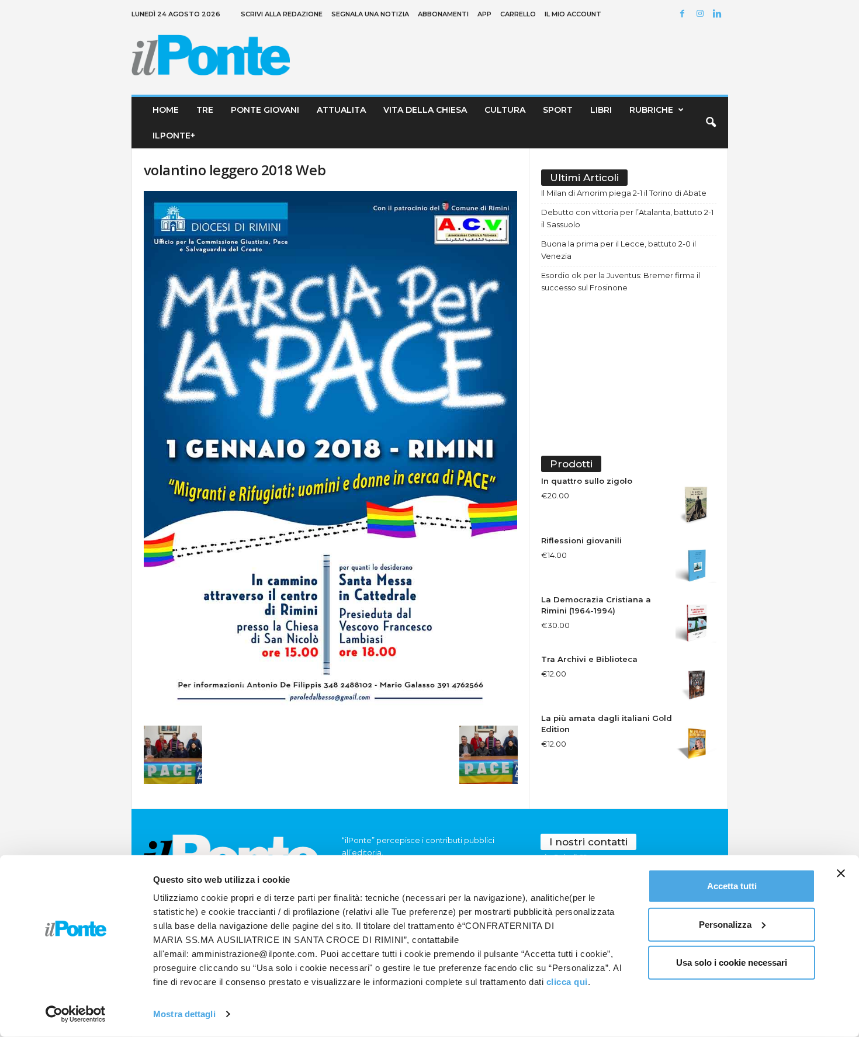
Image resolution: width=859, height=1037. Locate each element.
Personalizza (725, 924)
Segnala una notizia (370, 14)
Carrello (518, 14)
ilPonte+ (174, 135)
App (484, 14)
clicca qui (567, 982)
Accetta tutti (732, 886)
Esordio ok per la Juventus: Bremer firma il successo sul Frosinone (620, 281)
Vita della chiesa (425, 110)
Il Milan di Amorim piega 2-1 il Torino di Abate (623, 192)
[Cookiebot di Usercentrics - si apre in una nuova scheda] (76, 1014)
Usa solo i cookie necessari (731, 962)
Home (166, 110)
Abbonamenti (443, 14)
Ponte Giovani (265, 110)
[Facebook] (684, 14)
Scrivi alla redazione (282, 14)
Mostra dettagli (184, 1014)
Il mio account (573, 14)
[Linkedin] (719, 14)
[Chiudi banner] (841, 873)
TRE (204, 110)
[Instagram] (702, 14)
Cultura (504, 110)
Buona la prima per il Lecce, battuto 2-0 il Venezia (618, 250)
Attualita (341, 110)
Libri (601, 110)
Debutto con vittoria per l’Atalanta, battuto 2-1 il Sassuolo (627, 218)
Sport (558, 110)
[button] (710, 123)
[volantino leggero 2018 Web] (331, 455)
